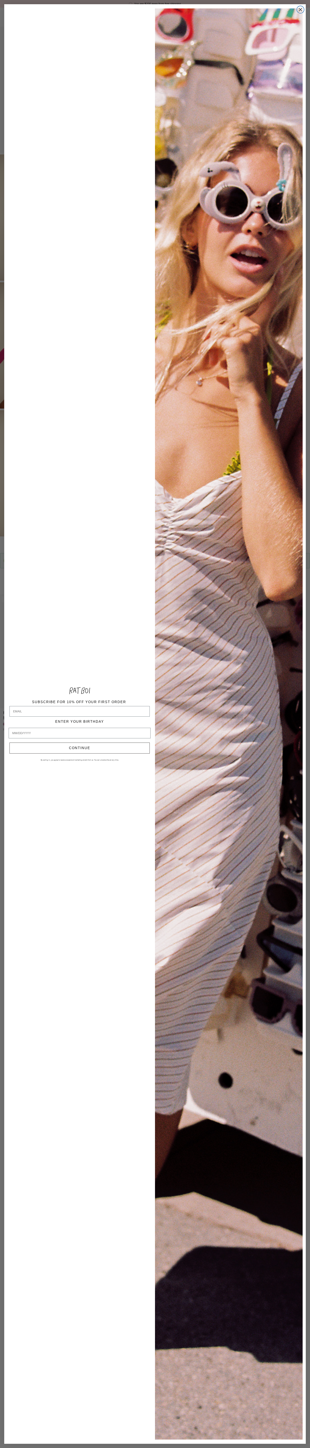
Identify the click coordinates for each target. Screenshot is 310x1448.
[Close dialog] (300, 9)
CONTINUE (79, 748)
